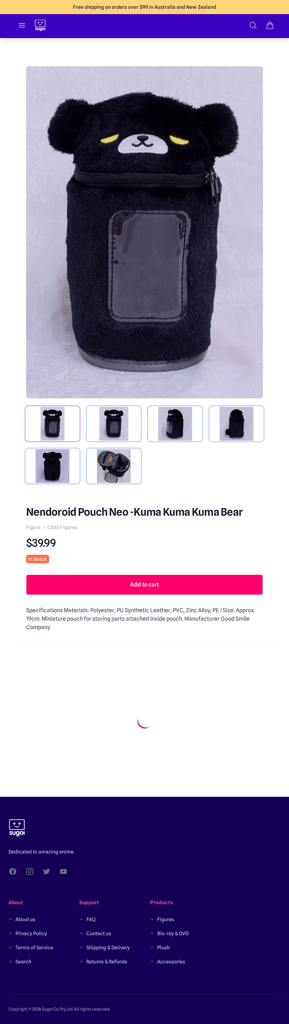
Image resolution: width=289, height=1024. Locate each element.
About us (25, 919)
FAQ (91, 919)
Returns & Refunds (106, 961)
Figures (165, 919)
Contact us (98, 933)
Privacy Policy (31, 933)
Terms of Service (34, 947)
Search (23, 961)
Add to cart (144, 584)
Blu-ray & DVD (173, 933)
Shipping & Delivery (108, 947)
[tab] (52, 424)
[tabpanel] (144, 232)
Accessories (171, 961)
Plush (163, 947)
